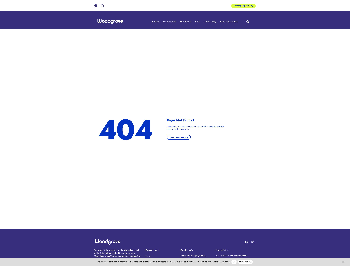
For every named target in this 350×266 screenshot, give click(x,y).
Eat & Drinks (169, 21)
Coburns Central (229, 21)
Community (210, 21)
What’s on (185, 21)
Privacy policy (245, 262)
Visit (197, 21)
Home (148, 256)
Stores (155, 21)
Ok (234, 262)
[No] (343, 262)
